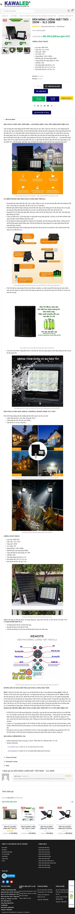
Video (7, 765)
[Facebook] (3, 881)
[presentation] (4, 32)
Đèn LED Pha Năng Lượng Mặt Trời (28, 824)
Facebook (34, 105)
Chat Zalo (71, 891)
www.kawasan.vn (12, 751)
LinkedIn (41, 105)
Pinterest (44, 105)
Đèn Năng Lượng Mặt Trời (8, 824)
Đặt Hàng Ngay (41, 91)
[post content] (10, 814)
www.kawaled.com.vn (13, 747)
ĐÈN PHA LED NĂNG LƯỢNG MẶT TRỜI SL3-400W (10, 828)
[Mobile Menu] (1, 4)
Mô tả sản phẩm (10, 119)
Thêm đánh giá (60, 26)
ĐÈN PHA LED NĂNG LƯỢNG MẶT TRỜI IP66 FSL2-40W (47, 828)
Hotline (71, 898)
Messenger (71, 904)
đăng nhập (10, 797)
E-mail (48, 105)
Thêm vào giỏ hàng (53, 86)
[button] (41, 112)
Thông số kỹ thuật (11, 757)
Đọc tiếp (29, 821)
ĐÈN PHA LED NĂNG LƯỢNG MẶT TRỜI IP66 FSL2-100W (65, 828)
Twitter (38, 105)
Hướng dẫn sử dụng (11, 761)
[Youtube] (11, 881)
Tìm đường (71, 885)
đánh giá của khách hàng (48, 26)
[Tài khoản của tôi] (69, 10)
